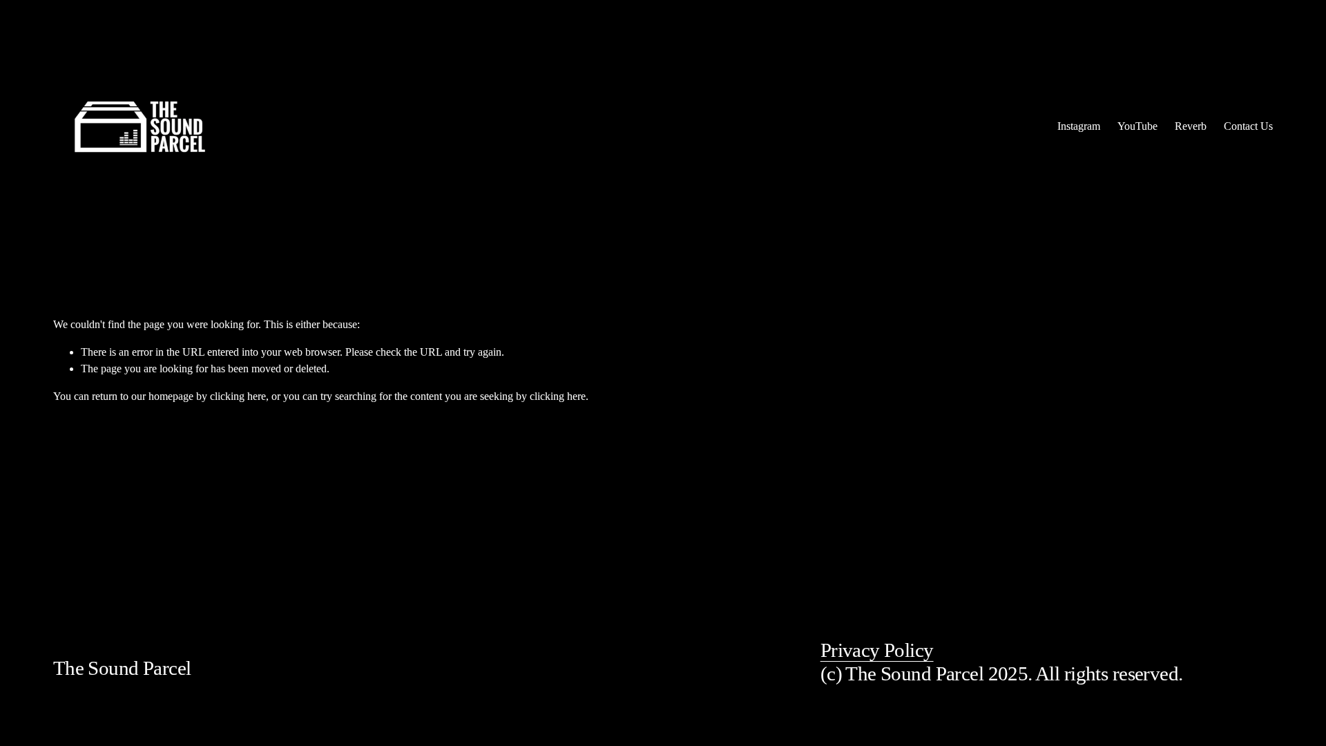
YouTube (1137, 126)
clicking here (238, 396)
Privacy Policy (877, 650)
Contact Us (1248, 126)
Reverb (1191, 126)
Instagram (1078, 126)
